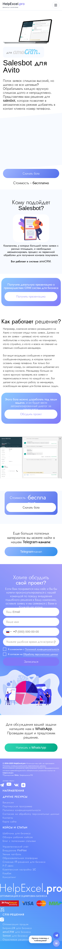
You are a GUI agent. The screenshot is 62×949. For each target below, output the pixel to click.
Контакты (8, 818)
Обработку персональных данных (40, 654)
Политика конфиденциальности (22, 810)
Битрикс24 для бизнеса (17, 928)
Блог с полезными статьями (19, 841)
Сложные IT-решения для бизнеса (24, 862)
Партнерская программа (17, 806)
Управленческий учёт (15, 846)
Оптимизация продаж (16, 924)
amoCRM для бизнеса (17, 932)
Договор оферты (8, 780)
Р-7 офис (8, 866)
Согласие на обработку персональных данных (31, 814)
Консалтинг (9, 877)
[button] (31, 173)
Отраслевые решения (16, 939)
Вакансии (8, 802)
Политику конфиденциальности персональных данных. (24, 765)
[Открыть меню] (55, 5)
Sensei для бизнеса (15, 936)
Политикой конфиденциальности (42, 649)
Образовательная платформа (20, 858)
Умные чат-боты (12, 854)
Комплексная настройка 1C (19, 869)
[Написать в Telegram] (56, 935)
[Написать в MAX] (56, 943)
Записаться (31, 661)
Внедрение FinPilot (15, 850)
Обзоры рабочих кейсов (18, 837)
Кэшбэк (7, 873)
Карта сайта (10, 821)
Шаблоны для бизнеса (17, 833)
